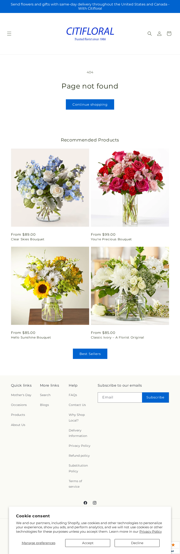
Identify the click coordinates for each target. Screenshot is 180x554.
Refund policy (79, 456)
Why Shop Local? (77, 417)
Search (45, 395)
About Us (18, 425)
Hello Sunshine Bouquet (31, 337)
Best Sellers (90, 354)
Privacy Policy (150, 531)
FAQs (73, 395)
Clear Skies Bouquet (27, 239)
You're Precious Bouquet (111, 239)
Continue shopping (90, 104)
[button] (9, 33)
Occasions (19, 405)
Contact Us (77, 405)
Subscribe (155, 397)
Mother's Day (21, 395)
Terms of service (75, 484)
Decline (137, 543)
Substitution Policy (78, 468)
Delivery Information (78, 433)
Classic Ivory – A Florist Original (117, 337)
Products (18, 415)
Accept (88, 543)
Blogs (44, 405)
